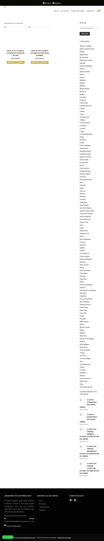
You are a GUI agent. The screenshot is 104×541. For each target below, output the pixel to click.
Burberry (83, 91)
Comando (83, 125)
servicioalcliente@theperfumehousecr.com (19, 521)
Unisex (82, 367)
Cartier (82, 108)
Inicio (56, 11)
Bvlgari (82, 94)
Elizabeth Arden (85, 151)
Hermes (82, 194)
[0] (97, 11)
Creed (82, 131)
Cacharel (83, 100)
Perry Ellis (83, 313)
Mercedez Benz (85, 270)
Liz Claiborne (84, 253)
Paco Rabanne (85, 302)
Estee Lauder (84, 160)
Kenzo (82, 236)
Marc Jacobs (84, 265)
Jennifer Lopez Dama (87, 211)
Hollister (83, 196)
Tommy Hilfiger (85, 358)
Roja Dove (83, 336)
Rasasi (82, 324)
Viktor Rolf (83, 381)
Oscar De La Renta (86, 299)
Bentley (82, 83)
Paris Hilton (84, 307)
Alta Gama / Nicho (86, 60)
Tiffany (82, 353)
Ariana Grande (85, 71)
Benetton (83, 80)
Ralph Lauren (84, 321)
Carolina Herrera (85, 106)
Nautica (82, 287)
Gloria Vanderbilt (86, 179)
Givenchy (83, 177)
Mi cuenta (65, 11)
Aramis (82, 69)
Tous (81, 361)
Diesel (82, 142)
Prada (82, 316)
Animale (82, 63)
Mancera (83, 262)
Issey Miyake (84, 205)
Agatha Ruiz (84, 54)
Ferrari (82, 165)
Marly (82, 267)
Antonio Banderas (86, 66)
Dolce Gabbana (85, 145)
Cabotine (83, 97)
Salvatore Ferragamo (87, 338)
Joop (81, 225)
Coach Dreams (85, 123)
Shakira (82, 341)
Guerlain (83, 185)
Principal (83, 319)
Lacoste (82, 242)
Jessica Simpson (85, 216)
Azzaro (82, 77)
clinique (82, 120)
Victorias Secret (85, 378)
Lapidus (82, 248)
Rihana (82, 330)
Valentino (83, 373)
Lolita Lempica (85, 256)
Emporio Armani (85, 157)
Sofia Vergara (84, 344)
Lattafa (82, 250)
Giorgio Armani (85, 171)
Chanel (82, 111)
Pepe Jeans (83, 310)
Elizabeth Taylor (85, 154)
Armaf (82, 74)
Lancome (83, 245)
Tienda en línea (77, 11)
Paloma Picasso (85, 304)
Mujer (82, 282)
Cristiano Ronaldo (86, 134)
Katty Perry (84, 231)
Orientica (83, 296)
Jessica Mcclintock (86, 213)
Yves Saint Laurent (86, 387)
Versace (82, 375)
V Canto (82, 370)
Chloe (82, 114)
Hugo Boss (83, 202)
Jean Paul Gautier (86, 208)
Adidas (82, 52)
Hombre (83, 199)
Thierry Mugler (85, 350)
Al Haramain (84, 57)
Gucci (82, 182)
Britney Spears (85, 88)
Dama (82, 137)
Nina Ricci (83, 293)
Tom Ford (83, 356)
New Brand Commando (88, 290)
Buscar (84, 33)
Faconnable (84, 162)
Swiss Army (84, 347)
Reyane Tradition (86, 46)
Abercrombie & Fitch (87, 49)
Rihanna (82, 333)
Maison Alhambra (86, 259)
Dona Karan (84, 148)
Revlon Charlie (85, 327)
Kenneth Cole (84, 233)
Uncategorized (85, 364)
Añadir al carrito (15, 62)
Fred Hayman (84, 168)
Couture (82, 128)
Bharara (82, 86)
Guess (82, 188)
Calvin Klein (84, 103)
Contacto (90, 11)
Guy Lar (82, 191)
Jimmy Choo (84, 222)
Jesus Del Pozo (85, 219)
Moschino (83, 279)
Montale (83, 276)
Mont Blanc (84, 273)
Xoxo (81, 384)
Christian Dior (84, 117)
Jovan (82, 228)
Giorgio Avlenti (85, 174)
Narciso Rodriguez (86, 285)
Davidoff (83, 140)
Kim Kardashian (85, 239)
